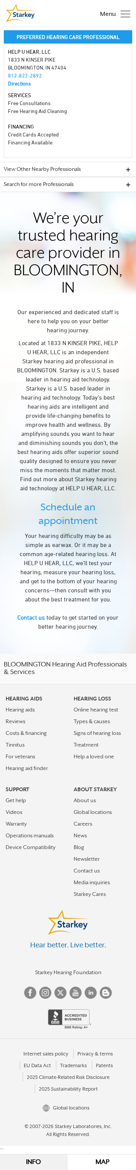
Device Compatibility (31, 847)
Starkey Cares (90, 894)
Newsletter (87, 859)
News (80, 835)
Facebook (30, 993)
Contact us (31, 617)
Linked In (91, 993)
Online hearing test (96, 710)
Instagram (45, 993)
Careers (83, 824)
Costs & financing (26, 733)
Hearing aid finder (27, 768)
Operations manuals (30, 835)
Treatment (86, 745)
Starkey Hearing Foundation (68, 972)
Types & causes (92, 721)
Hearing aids (20, 710)
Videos (14, 812)
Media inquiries (92, 882)
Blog (79, 847)
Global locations (93, 812)
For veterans (20, 756)
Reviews (15, 721)
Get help (16, 800)
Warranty (16, 824)
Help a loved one (94, 756)
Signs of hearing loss (97, 733)
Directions (19, 83)
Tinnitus (15, 745)
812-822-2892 (25, 75)
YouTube (76, 993)
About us (85, 800)
